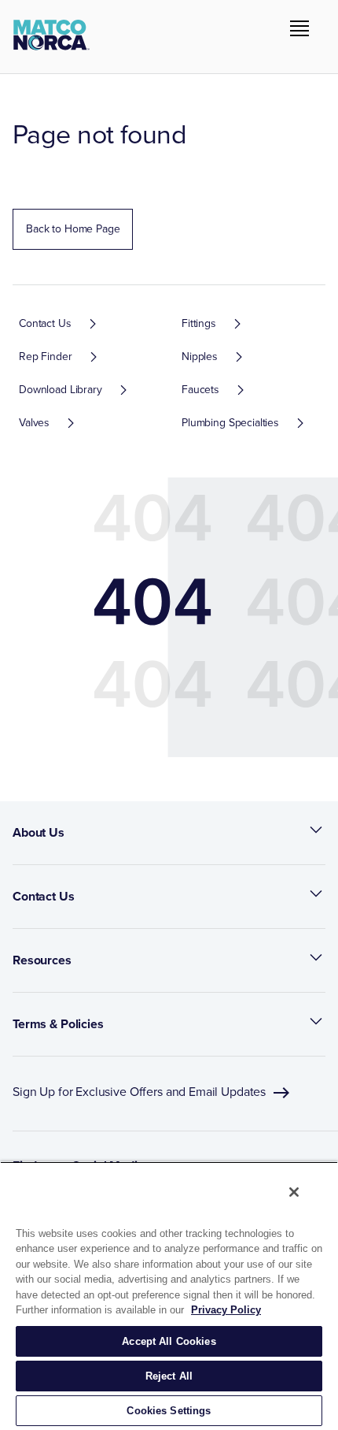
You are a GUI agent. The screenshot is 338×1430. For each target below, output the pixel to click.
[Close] (294, 1192)
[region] (169, 1295)
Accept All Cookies (168, 1341)
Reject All (169, 1376)
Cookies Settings (169, 1411)
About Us (38, 832)
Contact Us (44, 896)
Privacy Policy (226, 1310)
